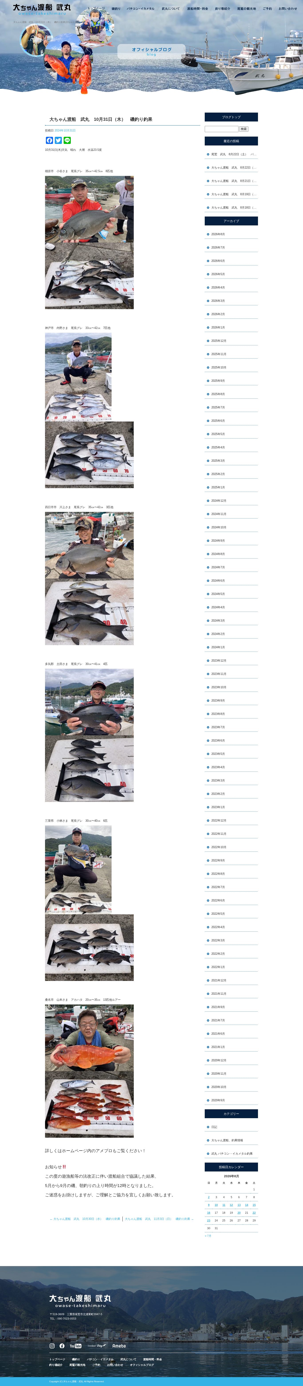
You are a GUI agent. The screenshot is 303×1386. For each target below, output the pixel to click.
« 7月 (208, 1235)
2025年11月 (218, 354)
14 (246, 1205)
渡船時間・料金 (197, 9)
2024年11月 (218, 514)
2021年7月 (218, 1020)
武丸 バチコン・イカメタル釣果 (232, 1153)
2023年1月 (218, 807)
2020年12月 (218, 1060)
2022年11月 (218, 833)
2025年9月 (218, 380)
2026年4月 (218, 287)
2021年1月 (218, 1047)
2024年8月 (218, 554)
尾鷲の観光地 (246, 9)
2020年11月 (218, 1073)
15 (254, 1205)
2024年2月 (218, 634)
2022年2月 (218, 953)
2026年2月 (218, 314)
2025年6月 (218, 420)
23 (208, 1220)
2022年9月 (218, 860)
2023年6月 (218, 740)
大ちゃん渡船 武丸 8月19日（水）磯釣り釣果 (234, 194)
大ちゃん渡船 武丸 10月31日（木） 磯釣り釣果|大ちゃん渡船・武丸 (49, 22)
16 (208, 1212)
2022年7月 (218, 887)
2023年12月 (218, 660)
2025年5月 (218, 434)
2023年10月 (218, 687)
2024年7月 (218, 567)
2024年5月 (218, 594)
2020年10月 (218, 1087)
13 (239, 1205)
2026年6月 (218, 260)
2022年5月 (218, 913)
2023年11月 (218, 674)
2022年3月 (218, 940)
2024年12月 (218, 500)
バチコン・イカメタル (141, 9)
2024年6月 (218, 580)
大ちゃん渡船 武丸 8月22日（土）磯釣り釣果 (234, 167)
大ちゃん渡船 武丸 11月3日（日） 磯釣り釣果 (159, 1219)
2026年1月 (218, 327)
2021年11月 (218, 993)
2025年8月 (218, 394)
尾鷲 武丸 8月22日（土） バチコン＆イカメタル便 (234, 154)
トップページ (97, 9)
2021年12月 (218, 980)
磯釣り (115, 9)
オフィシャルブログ (142, 1364)
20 (239, 1212)
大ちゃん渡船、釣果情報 (227, 1140)
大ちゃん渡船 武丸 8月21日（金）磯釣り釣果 (234, 181)
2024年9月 (218, 540)
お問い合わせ (287, 9)
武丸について (171, 9)
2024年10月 (218, 527)
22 (254, 1212)
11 (223, 1205)
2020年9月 (218, 1100)
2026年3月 (218, 300)
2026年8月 (218, 234)
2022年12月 (218, 820)
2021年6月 (218, 1033)
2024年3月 (218, 620)
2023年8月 (218, 714)
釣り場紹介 (223, 9)
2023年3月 (218, 780)
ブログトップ (231, 117)
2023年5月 (218, 754)
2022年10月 (218, 847)
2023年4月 (218, 767)
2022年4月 (218, 927)
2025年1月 (218, 487)
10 (216, 1205)
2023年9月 (218, 700)
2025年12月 (218, 340)
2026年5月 (218, 274)
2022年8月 (218, 873)
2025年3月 (218, 460)
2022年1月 (218, 967)
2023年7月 (218, 727)
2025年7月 (218, 407)
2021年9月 (218, 1007)
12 (231, 1205)
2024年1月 (218, 647)
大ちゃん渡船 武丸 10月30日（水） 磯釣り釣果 (85, 1219)
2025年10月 (218, 367)
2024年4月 (218, 607)
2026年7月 (218, 247)
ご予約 (267, 9)
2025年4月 (218, 447)
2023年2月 (218, 793)
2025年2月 (218, 474)
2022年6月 (218, 900)
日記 (214, 1127)
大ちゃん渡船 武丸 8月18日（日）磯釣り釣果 (234, 207)
